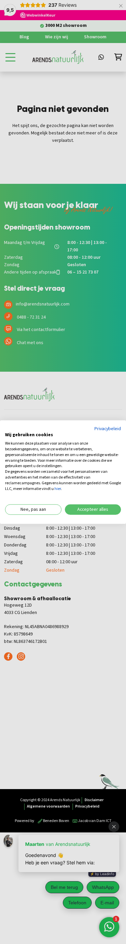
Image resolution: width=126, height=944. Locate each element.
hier (57, 488)
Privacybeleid (107, 428)
